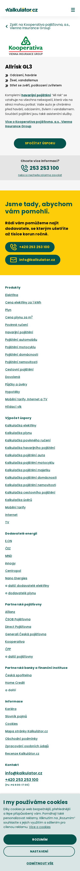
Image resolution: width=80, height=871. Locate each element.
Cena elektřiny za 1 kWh (23, 302)
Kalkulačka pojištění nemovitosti (30, 485)
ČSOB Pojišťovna (18, 619)
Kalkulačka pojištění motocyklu (29, 463)
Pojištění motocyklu (20, 347)
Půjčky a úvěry (16, 384)
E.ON (8, 541)
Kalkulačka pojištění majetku (27, 470)
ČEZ (8, 548)
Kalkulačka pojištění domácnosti (31, 477)
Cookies (11, 724)
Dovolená (12, 377)
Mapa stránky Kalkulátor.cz (26, 731)
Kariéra (10, 709)
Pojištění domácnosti (21, 354)
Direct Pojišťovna (18, 627)
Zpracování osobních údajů (27, 746)
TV (7, 522)
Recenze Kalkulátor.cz (22, 753)
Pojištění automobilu (21, 340)
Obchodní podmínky (21, 739)
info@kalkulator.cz (23, 773)
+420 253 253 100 (21, 779)
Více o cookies (40, 827)
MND (8, 556)
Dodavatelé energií (21, 533)
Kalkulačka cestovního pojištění (30, 492)
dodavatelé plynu (22, 593)
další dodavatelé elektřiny (28, 586)
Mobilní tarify (15, 507)
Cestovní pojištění (19, 369)
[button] (73, 9)
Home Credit (15, 683)
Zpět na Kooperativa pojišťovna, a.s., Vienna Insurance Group (40, 26)
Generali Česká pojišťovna (25, 634)
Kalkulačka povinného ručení (28, 440)
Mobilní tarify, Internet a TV (26, 399)
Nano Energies (16, 578)
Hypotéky (12, 392)
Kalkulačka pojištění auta (25, 455)
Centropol (13, 571)
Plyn (8, 310)
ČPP (8, 649)
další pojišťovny (20, 656)
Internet (11, 515)
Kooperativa (15, 641)
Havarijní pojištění (19, 332)
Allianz (10, 612)
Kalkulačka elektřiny (20, 425)
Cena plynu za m (19, 317)
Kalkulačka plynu (18, 433)
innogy (10, 563)
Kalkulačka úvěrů (18, 500)
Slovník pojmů (16, 716)
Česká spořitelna (18, 675)
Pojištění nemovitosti (21, 362)
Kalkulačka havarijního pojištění (30, 448)
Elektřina (11, 295)
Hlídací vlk (13, 407)
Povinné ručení (16, 325)
